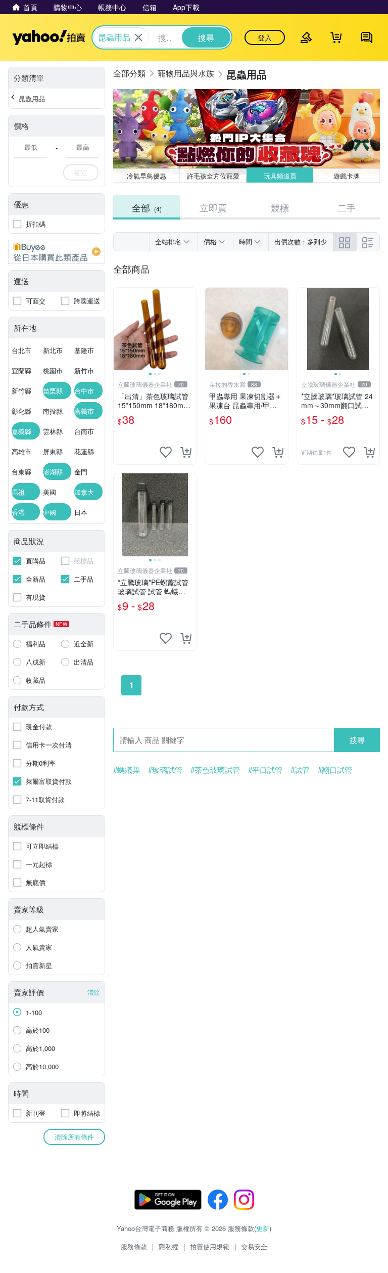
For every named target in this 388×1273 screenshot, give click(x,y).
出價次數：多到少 (300, 241)
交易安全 (254, 1246)
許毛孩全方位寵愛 (213, 176)
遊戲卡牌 (346, 176)
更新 (262, 1228)
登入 (265, 37)
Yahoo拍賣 (48, 37)
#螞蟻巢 (126, 770)
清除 (93, 992)
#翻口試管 (335, 770)
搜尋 (357, 739)
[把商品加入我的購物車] (186, 452)
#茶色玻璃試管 (215, 770)
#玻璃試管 (165, 770)
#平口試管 (265, 770)
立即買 (213, 207)
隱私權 (168, 1246)
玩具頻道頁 (280, 176)
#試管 (300, 770)
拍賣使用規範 (209, 1246)
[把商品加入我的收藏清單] (166, 452)
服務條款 (134, 1246)
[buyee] (56, 252)
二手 (346, 207)
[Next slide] (189, 329)
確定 (80, 172)
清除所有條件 (74, 1137)
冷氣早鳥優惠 (146, 176)
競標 (280, 207)
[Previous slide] (120, 329)
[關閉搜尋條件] (138, 37)
